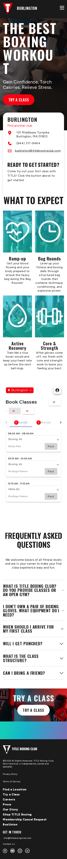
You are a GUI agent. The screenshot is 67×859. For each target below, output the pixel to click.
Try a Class (18, 100)
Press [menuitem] (7, 804)
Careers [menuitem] (9, 799)
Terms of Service (11, 781)
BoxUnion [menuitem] (10, 824)
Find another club (19, 125)
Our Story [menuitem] (10, 809)
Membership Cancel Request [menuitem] (25, 819)
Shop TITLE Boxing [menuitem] (17, 814)
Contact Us (9, 844)
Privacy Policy (10, 774)
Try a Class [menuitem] (11, 794)
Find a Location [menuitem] (14, 789)
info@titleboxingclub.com (17, 838)
